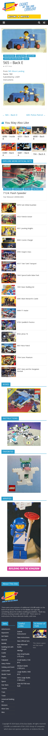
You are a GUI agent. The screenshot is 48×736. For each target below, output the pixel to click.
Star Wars (28, 189)
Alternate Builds (9, 56)
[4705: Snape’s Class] (8, 251)
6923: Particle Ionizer (24, 217)
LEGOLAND (30, 56)
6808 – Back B (38, 137)
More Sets (5, 709)
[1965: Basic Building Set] (8, 286)
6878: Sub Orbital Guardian (26, 205)
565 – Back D (10, 115)
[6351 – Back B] (24, 128)
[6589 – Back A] (8, 144)
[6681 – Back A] (24, 144)
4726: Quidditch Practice (25, 322)
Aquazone (5, 633)
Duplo (3, 656)
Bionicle (4, 640)
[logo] (9, 589)
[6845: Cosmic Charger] (8, 239)
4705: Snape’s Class (24, 252)
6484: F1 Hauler (22, 310)
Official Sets (8, 189)
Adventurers (5, 629)
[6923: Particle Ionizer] (8, 216)
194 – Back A (39, 154)
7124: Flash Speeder (14, 193)
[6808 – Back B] (39, 128)
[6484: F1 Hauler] (8, 309)
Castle (3, 653)
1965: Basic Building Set (25, 287)
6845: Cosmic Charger (25, 240)
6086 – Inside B (9, 137)
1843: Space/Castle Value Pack (28, 275)
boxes (28, 609)
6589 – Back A (8, 154)
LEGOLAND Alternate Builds (13, 59)
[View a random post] (44, 22)
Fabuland (4, 660)
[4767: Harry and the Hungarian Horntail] (8, 368)
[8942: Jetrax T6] (8, 333)
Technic (4, 688)
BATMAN (4, 636)
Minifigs (20, 650)
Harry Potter (5, 663)
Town (3, 696)
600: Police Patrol (35, 115)
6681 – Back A (23, 154)
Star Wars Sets (37, 189)
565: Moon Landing (16, 71)
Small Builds (18, 189)
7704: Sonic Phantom (24, 357)
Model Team (6, 674)
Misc (3, 712)
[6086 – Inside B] (8, 128)
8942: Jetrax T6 (22, 334)
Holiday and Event (7, 667)
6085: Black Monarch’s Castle (27, 299)
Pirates (3, 678)
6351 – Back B (23, 137)
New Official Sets (23, 641)
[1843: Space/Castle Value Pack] (8, 274)
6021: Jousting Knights (25, 228)
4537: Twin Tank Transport (27, 263)
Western (4, 705)
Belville (3, 643)
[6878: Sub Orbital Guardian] (8, 204)
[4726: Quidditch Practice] (8, 321)
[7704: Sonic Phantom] (8, 356)
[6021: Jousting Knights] (8, 227)
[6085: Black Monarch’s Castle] (8, 298)
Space (26, 59)
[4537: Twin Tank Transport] (8, 262)
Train (3, 692)
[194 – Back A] (39, 144)
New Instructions (23, 637)
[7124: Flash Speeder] (24, 166)
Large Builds (21, 56)
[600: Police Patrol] (8, 345)
